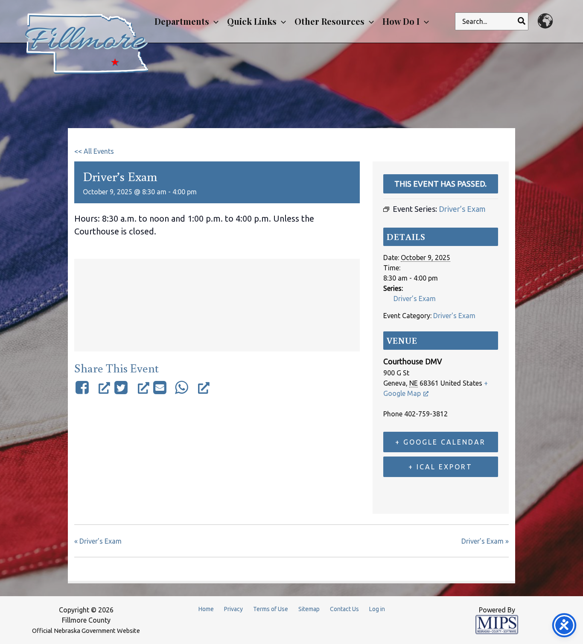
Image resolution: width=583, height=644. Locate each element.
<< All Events (94, 151)
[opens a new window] (92, 387)
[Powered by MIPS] (496, 624)
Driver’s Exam (415, 298)
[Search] (522, 21)
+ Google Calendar (440, 442)
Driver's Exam (454, 315)
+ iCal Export (440, 467)
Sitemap (309, 609)
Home (206, 609)
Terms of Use (270, 609)
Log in (377, 609)
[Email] (160, 387)
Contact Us (344, 609)
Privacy (233, 609)
